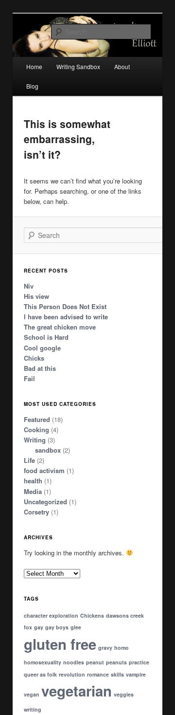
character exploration (51, 615)
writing (32, 709)
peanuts (116, 662)
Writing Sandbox (78, 66)
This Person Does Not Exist (65, 306)
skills (117, 674)
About (122, 66)
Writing (35, 439)
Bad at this (40, 368)
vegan (31, 694)
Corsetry (36, 511)
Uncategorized (45, 501)
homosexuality (42, 662)
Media (33, 491)
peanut (95, 662)
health (33, 480)
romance (98, 674)
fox (28, 627)
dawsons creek (125, 615)
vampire (136, 674)
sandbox (48, 450)
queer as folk (40, 674)
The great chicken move (60, 326)
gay (38, 627)
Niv (29, 286)
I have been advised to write (66, 316)
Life (29, 460)
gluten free (60, 644)
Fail (29, 378)
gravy (105, 647)
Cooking (36, 429)
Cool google (42, 347)
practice (139, 662)
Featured (37, 419)
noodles (73, 662)
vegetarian (76, 690)
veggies (124, 694)
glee (75, 627)
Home (34, 66)
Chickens (92, 615)
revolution (72, 674)
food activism (44, 470)
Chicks (34, 358)
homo (121, 647)
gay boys (57, 627)
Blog (32, 86)
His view (36, 296)
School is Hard (46, 337)
